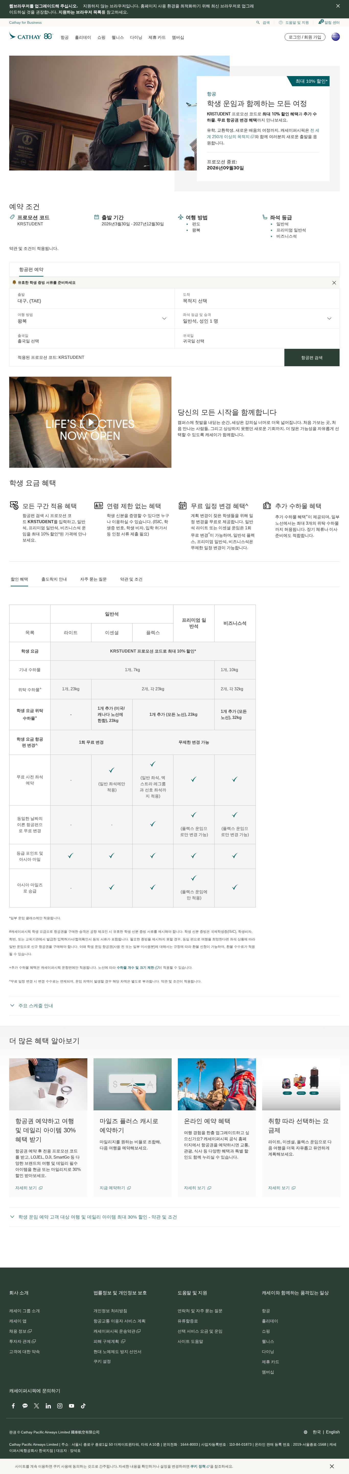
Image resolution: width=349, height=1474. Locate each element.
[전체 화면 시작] (167, 463)
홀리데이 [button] (83, 37)
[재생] (90, 422)
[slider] (11, 457)
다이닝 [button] (136, 37)
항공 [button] (65, 37)
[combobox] (92, 318)
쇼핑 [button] (101, 37)
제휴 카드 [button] (157, 37)
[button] (28, 1188)
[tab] (31, 269)
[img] (338, 6)
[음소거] (19, 463)
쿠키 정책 (198, 1466)
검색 (266, 22)
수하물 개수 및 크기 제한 (136, 967)
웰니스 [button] (118, 37)
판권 (12, 1432)
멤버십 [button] (178, 37)
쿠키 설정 (102, 1361)
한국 (317, 1432)
